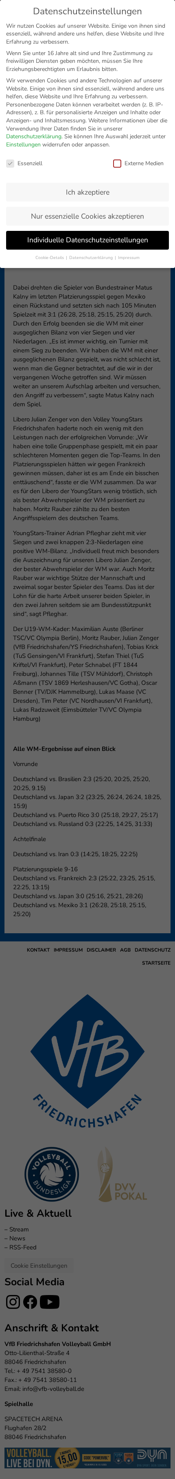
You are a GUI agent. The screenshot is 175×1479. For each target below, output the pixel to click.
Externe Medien (144, 163)
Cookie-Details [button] (50, 258)
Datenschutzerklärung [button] (91, 258)
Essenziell (30, 163)
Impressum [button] (129, 258)
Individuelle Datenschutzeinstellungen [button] (87, 240)
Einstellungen (23, 144)
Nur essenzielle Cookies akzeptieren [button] (87, 216)
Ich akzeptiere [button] (87, 192)
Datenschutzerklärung (33, 136)
